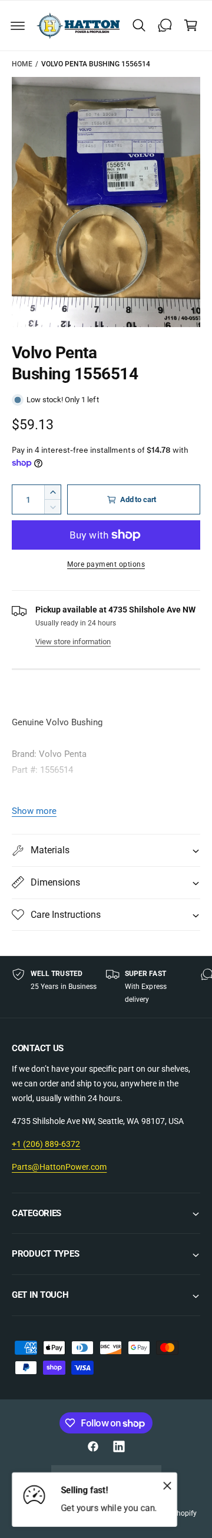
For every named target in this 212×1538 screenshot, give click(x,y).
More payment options (106, 564)
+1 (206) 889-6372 (46, 1144)
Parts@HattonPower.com (59, 1167)
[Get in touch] (165, 25)
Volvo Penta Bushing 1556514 (95, 64)
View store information (73, 641)
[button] (18, 25)
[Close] (167, 1485)
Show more (34, 811)
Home (22, 64)
